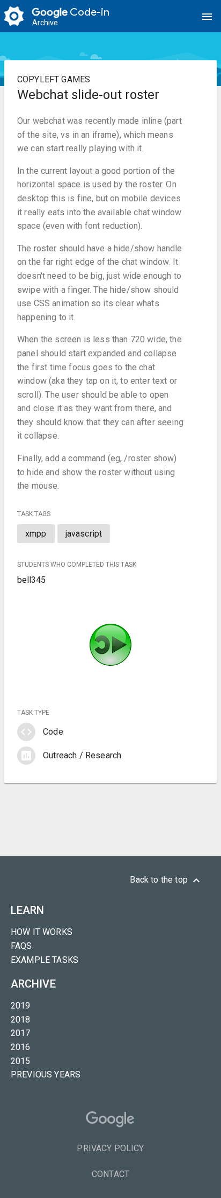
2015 (21, 1061)
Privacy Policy (110, 1148)
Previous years (45, 1074)
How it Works (41, 932)
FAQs (21, 946)
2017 (21, 1033)
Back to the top (166, 880)
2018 (21, 1019)
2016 (21, 1047)
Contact (110, 1174)
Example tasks (44, 960)
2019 (21, 1005)
